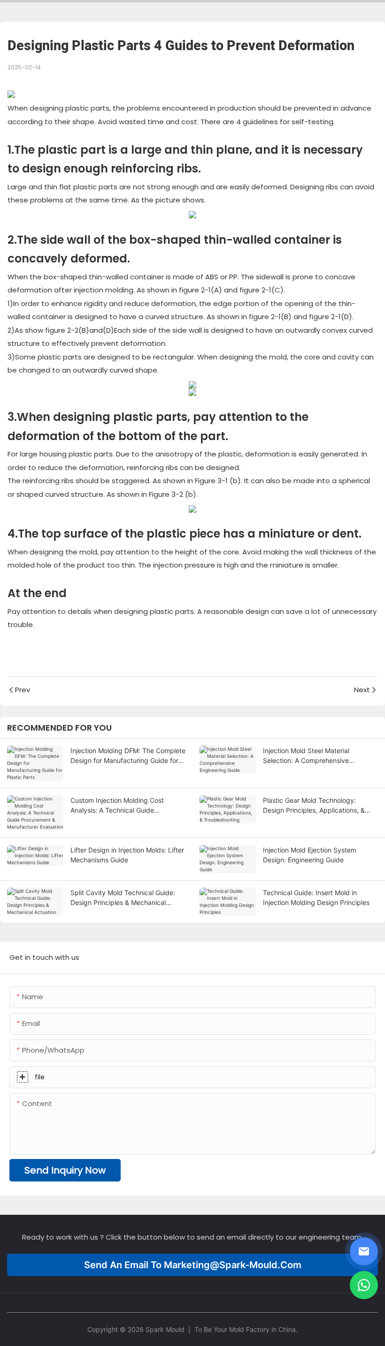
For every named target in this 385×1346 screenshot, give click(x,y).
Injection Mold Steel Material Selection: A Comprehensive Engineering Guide (306, 756)
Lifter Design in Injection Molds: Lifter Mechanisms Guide (127, 855)
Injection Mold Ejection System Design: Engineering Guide (309, 855)
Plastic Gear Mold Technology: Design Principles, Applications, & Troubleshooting (314, 805)
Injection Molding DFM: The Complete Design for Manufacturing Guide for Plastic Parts (127, 756)
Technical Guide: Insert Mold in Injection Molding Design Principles (316, 897)
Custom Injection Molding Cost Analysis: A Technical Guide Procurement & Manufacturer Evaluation (117, 805)
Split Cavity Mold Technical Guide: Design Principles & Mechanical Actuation (122, 898)
